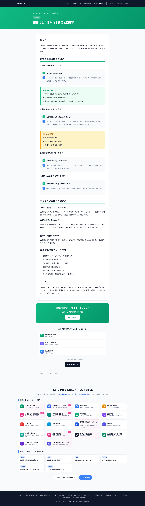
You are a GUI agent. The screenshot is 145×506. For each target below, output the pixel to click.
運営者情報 (66, 498)
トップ (35, 13)
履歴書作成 (87, 3)
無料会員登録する (72, 364)
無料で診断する (72, 317)
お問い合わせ (98, 495)
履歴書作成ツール (31, 495)
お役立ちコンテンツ (45, 13)
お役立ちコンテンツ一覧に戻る (50, 373)
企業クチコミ (77, 3)
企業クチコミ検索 (58, 495)
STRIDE (20, 3)
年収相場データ (45, 495)
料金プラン (87, 495)
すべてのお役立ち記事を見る (66, 477)
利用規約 (108, 495)
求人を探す (67, 3)
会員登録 (119, 3)
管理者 (127, 4)
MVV (20, 495)
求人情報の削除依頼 (79, 498)
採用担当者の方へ (99, 3)
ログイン (111, 3)
